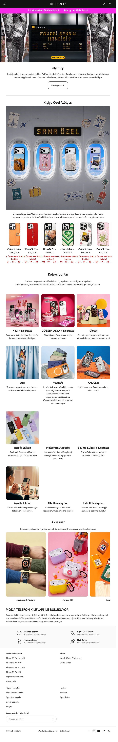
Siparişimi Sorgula (13, 697)
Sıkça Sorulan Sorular (14, 692)
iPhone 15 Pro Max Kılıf (15, 667)
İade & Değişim (12, 702)
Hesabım (63, 692)
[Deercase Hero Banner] (58, 37)
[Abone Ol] (52, 719)
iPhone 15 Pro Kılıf (13, 672)
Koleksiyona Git (57, 85)
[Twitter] (108, 731)
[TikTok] (103, 731)
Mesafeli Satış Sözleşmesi (70, 658)
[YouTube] (98, 731)
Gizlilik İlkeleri (65, 662)
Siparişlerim (65, 697)
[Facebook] (89, 731)
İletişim (9, 706)
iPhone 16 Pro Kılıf (13, 662)
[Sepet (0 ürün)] (109, 3)
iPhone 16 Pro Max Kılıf (15, 658)
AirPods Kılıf (11, 681)
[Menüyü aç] (4, 4)
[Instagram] (94, 731)
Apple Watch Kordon (14, 676)
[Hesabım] (104, 3)
